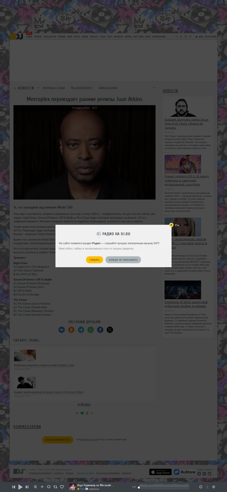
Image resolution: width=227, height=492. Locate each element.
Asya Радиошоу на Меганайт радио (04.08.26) (95, 485)
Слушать (94, 259)
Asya (82, 489)
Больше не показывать (123, 259)
